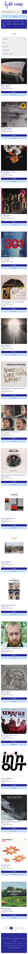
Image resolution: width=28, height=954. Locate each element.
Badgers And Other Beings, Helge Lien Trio (11, 821)
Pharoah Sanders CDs (8, 945)
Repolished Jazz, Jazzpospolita (8, 605)
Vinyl (22, 21)
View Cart (9, 24)
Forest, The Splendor (6, 908)
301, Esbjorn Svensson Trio (7, 258)
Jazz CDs (14, 943)
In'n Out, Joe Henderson (7, 778)
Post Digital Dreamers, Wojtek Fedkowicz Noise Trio (13, 475)
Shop (14, 21)
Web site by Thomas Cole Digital (14, 947)
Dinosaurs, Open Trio (6, 691)
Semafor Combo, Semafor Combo (9, 735)
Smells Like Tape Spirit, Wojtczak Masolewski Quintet (13, 388)
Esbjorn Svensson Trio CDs (18, 945)
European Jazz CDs (7, 943)
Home (4, 21)
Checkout (15, 24)
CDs (18, 21)
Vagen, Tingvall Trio (6, 85)
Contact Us (21, 24)
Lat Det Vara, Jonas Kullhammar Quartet (10, 432)
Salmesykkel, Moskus (6, 215)
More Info (14, 92)
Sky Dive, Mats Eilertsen (6, 128)
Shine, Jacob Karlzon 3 (6, 865)
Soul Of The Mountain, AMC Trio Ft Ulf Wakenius (12, 302)
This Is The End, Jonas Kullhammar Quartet (11, 648)
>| (22, 928)
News (4, 24)
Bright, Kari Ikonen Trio (6, 345)
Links (4, 26)
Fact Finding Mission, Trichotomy (9, 172)
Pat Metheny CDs (20, 943)
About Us (9, 21)
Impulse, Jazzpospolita (6, 562)
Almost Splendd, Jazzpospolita (8, 518)
